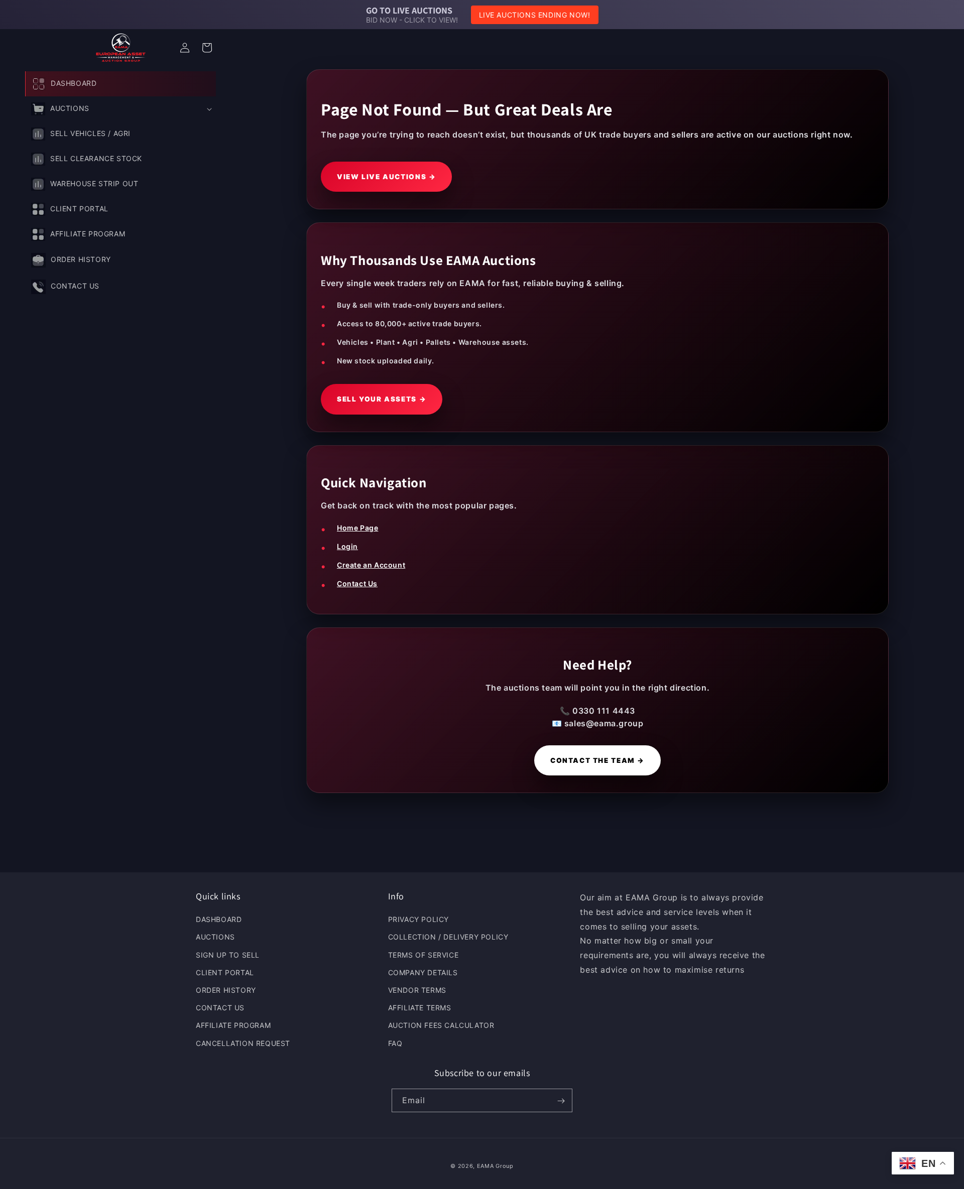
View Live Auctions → (386, 177)
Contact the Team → (597, 760)
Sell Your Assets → (381, 399)
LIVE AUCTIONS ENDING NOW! (534, 15)
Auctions (215, 937)
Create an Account (371, 565)
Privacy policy (418, 919)
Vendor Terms (417, 990)
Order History (226, 990)
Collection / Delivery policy (448, 937)
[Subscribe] (561, 1101)
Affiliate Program (233, 1025)
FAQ (395, 1043)
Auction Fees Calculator (441, 1025)
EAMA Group (495, 1165)
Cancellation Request (243, 1043)
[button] (120, 108)
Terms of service (423, 955)
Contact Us (357, 583)
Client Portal (225, 972)
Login (347, 546)
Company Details (423, 972)
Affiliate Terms (419, 1008)
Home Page (357, 527)
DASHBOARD (219, 919)
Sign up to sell (228, 955)
